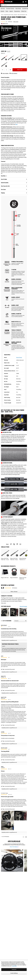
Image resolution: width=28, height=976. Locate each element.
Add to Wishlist (6, 73)
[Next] (26, 837)
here (16, 124)
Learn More (14, 966)
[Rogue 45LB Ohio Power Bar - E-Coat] (11, 57)
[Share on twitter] (14, 544)
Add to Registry (14, 73)
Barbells (15, 14)
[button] (2, 5)
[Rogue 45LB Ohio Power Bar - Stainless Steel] (17, 57)
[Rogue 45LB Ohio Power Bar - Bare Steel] (24, 57)
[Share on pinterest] (17, 544)
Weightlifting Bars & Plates (8, 14)
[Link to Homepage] (9, 1)
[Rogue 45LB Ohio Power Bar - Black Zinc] (4, 64)
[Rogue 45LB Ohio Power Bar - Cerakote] (4, 57)
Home (2, 14)
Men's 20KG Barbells (21, 14)
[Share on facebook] (11, 544)
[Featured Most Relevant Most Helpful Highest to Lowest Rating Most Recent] (20, 620)
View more (3, 603)
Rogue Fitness (19, 357)
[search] (14, 5)
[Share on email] (20, 544)
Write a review (15, 21)
